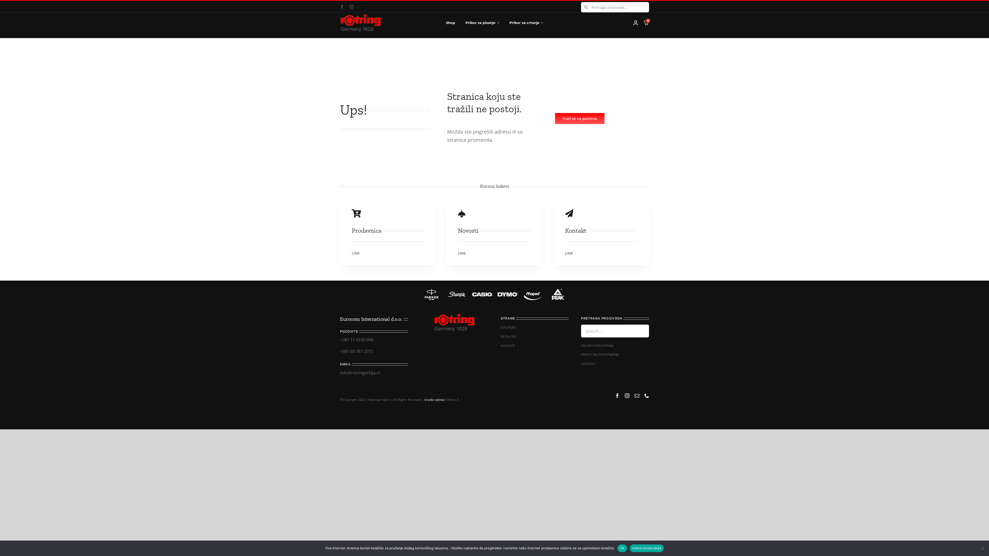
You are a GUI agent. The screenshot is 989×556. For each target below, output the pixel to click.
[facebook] (342, 7)
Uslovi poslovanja (646, 548)
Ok (622, 548)
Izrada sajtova (434, 399)
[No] (982, 548)
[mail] (637, 395)
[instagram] (351, 7)
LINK (356, 253)
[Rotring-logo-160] (360, 16)
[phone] (646, 395)
